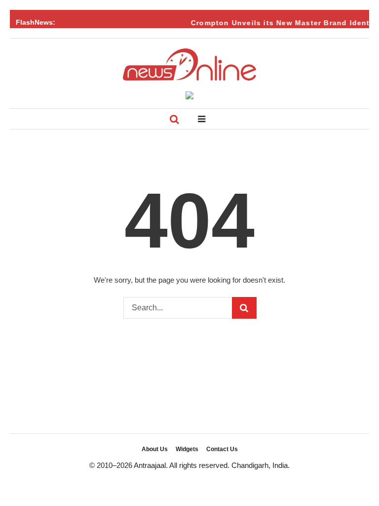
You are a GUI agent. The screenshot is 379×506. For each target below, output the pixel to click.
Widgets (187, 449)
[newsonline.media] (189, 64)
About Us (155, 449)
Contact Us (222, 449)
